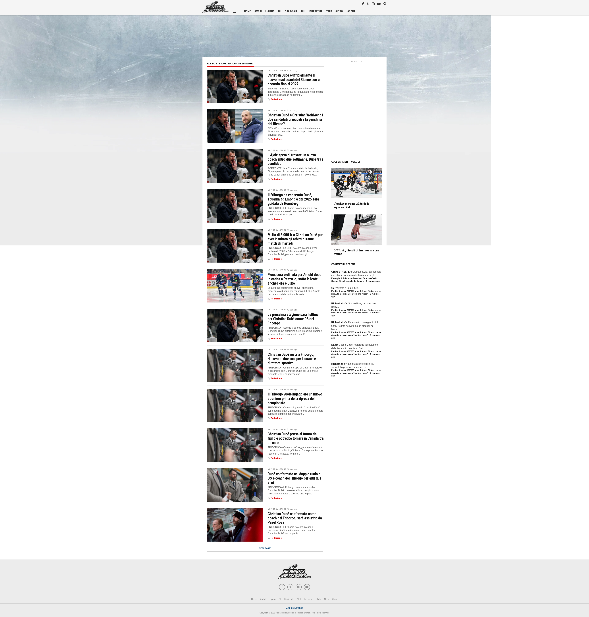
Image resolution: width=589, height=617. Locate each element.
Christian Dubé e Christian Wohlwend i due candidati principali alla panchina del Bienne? (295, 119)
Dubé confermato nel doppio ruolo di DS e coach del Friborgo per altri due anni (294, 478)
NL (279, 11)
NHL (303, 11)
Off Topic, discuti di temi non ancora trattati (356, 252)
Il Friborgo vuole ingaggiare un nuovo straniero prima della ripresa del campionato (295, 398)
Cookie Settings (294, 608)
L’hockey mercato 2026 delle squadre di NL (351, 205)
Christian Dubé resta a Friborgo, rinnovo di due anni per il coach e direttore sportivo (292, 358)
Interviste (316, 11)
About (351, 11)
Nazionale (291, 11)
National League (277, 70)
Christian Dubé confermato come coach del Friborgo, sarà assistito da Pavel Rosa (295, 518)
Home (247, 11)
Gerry (334, 288)
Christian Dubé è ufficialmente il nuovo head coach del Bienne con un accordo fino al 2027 (294, 79)
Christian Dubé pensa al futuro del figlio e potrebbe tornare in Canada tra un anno (295, 438)
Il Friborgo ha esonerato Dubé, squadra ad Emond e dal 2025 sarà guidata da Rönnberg (293, 199)
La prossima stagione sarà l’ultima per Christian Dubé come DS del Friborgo (293, 318)
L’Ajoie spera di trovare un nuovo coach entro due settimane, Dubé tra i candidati (295, 159)
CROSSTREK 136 (341, 271)
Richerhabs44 (339, 303)
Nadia (334, 344)
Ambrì (258, 11)
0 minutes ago (373, 281)
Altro (339, 11)
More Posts (265, 548)
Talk (329, 11)
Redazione (276, 99)
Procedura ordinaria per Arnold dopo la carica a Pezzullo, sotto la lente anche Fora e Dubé (294, 278)
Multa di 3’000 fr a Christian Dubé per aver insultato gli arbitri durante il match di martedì (295, 239)
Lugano (270, 11)
